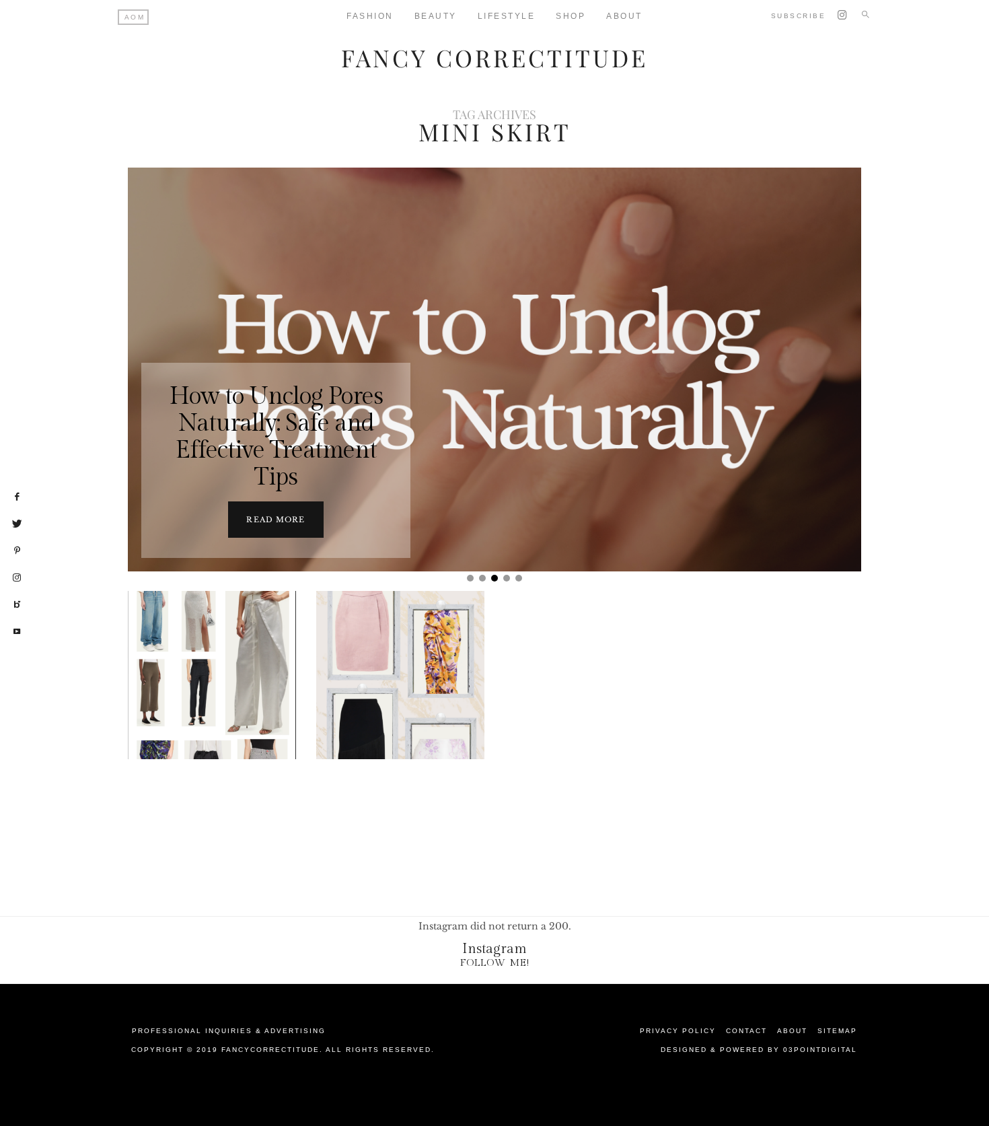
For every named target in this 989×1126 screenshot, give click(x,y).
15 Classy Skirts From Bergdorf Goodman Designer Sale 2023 (401, 709)
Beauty (435, 16)
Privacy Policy (678, 1030)
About (624, 16)
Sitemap (837, 1030)
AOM (134, 17)
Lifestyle (507, 16)
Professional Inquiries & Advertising (229, 1030)
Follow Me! (494, 963)
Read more (275, 519)
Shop (570, 16)
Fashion (370, 16)
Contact (746, 1030)
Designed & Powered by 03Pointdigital (759, 1049)
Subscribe (798, 16)
